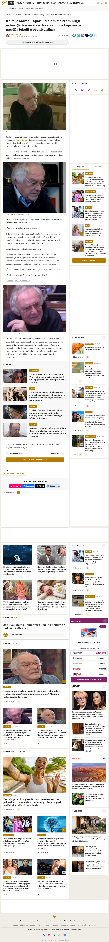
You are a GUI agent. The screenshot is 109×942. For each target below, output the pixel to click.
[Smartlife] (64, 925)
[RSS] (95, 90)
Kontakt (46, 929)
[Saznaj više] (104, 686)
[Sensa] (72, 925)
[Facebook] (75, 90)
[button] (63, 35)
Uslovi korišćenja (75, 929)
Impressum (31, 929)
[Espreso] (32, 925)
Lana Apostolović (15, 34)
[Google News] (102, 90)
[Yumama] (82, 925)
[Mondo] (24, 925)
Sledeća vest (55, 453)
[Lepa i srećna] (55, 925)
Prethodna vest (16, 453)
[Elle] (40, 925)
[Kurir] (15, 925)
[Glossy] (47, 925)
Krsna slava (21, 474)
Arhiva (53, 929)
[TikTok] (89, 90)
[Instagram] (82, 90)
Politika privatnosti (62, 929)
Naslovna (9, 15)
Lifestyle (18, 15)
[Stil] (4, 3)
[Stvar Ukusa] (92, 925)
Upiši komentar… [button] (17, 635)
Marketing (39, 929)
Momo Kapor (21, 140)
